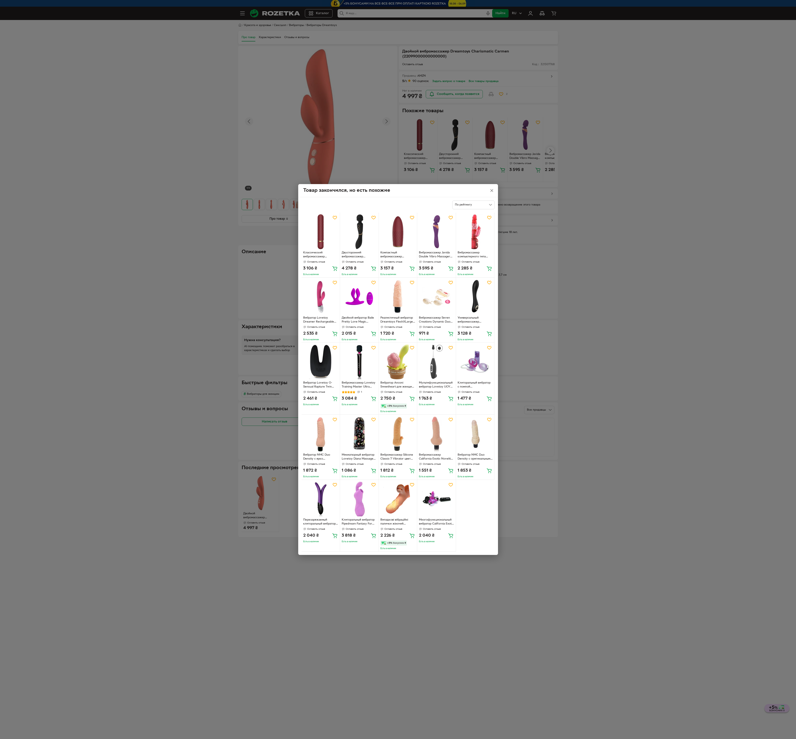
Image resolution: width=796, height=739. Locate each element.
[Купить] (335, 268)
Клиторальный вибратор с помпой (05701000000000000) (474, 385)
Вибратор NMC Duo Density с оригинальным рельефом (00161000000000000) (474, 457)
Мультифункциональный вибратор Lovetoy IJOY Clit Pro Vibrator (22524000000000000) (436, 385)
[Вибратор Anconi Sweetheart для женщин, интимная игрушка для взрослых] (398, 362)
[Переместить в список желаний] (335, 217)
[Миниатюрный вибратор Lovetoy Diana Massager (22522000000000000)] (359, 433)
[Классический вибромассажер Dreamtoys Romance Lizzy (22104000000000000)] (320, 231)
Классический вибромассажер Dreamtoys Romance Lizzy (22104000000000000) (319, 255)
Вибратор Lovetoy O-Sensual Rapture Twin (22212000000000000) (319, 385)
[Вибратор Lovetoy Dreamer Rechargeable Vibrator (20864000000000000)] (320, 296)
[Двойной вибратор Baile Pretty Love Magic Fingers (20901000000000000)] (359, 296)
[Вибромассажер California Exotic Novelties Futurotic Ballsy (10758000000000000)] (436, 433)
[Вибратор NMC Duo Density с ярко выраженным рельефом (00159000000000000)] (320, 433)
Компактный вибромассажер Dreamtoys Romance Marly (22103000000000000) (396, 255)
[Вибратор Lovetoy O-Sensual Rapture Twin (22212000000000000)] (320, 362)
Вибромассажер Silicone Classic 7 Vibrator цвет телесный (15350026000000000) (396, 457)
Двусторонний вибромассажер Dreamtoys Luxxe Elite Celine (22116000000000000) (357, 255)
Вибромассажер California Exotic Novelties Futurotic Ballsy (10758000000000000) (436, 457)
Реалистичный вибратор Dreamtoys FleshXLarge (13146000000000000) (396, 320)
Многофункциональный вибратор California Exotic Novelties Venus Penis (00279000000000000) (436, 522)
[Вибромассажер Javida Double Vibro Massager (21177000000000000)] (436, 231)
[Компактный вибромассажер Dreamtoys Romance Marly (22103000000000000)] (398, 231)
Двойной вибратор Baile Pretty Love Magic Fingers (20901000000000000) (358, 320)
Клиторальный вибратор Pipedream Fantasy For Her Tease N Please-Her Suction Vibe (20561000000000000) (358, 522)
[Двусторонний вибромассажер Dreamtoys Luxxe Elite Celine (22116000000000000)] (359, 231)
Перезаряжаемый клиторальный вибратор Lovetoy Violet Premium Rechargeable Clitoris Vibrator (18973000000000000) (319, 522)
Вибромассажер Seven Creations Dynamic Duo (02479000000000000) (435, 320)
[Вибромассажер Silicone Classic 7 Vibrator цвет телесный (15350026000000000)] (398, 433)
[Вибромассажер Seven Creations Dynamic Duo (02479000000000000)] (436, 296)
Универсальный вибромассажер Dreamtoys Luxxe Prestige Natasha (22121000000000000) (473, 320)
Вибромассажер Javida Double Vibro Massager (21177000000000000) (434, 255)
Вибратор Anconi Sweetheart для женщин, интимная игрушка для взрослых (397, 385)
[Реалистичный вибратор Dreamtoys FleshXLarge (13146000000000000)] (398, 296)
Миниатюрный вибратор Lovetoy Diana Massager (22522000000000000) (358, 457)
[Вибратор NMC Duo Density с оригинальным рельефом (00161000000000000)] (475, 433)
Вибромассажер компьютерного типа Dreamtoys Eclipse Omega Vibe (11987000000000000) (473, 255)
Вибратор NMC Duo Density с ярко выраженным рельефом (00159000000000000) (319, 457)
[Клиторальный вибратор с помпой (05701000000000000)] (475, 362)
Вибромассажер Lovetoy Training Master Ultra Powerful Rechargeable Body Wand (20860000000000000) (358, 385)
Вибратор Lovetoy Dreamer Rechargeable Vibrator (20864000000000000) (319, 320)
